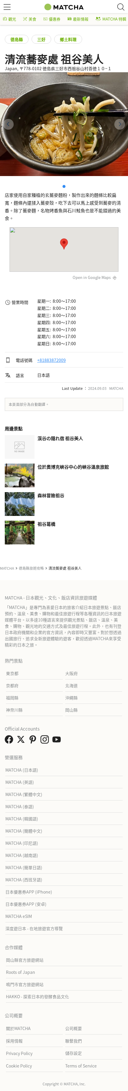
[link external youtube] (57, 741)
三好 (41, 39)
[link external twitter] (22, 741)
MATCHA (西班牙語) (23, 880)
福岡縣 (12, 698)
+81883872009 (51, 360)
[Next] (119, 124)
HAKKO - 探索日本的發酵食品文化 (37, 996)
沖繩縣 (71, 698)
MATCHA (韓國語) (21, 819)
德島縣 (16, 39)
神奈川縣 (14, 710)
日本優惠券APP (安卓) (25, 904)
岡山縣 (71, 710)
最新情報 (80, 19)
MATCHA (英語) (19, 782)
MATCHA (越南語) (21, 855)
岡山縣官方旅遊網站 (24, 960)
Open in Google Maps (92, 277)
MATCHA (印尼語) (21, 843)
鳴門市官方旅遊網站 (24, 984)
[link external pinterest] (34, 741)
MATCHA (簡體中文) (23, 831)
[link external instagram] (45, 741)
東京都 (12, 673)
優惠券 (54, 19)
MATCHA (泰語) (19, 806)
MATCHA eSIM (18, 916)
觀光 (12, 19)
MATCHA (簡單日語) (23, 867)
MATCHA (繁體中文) (23, 794)
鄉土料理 (68, 39)
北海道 (71, 685)
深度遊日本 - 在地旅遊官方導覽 (34, 928)
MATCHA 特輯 (114, 19)
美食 (32, 19)
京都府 (12, 685)
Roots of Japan (20, 972)
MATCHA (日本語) (21, 770)
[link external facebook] (10, 741)
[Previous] (8, 124)
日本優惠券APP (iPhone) (28, 892)
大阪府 (71, 673)
